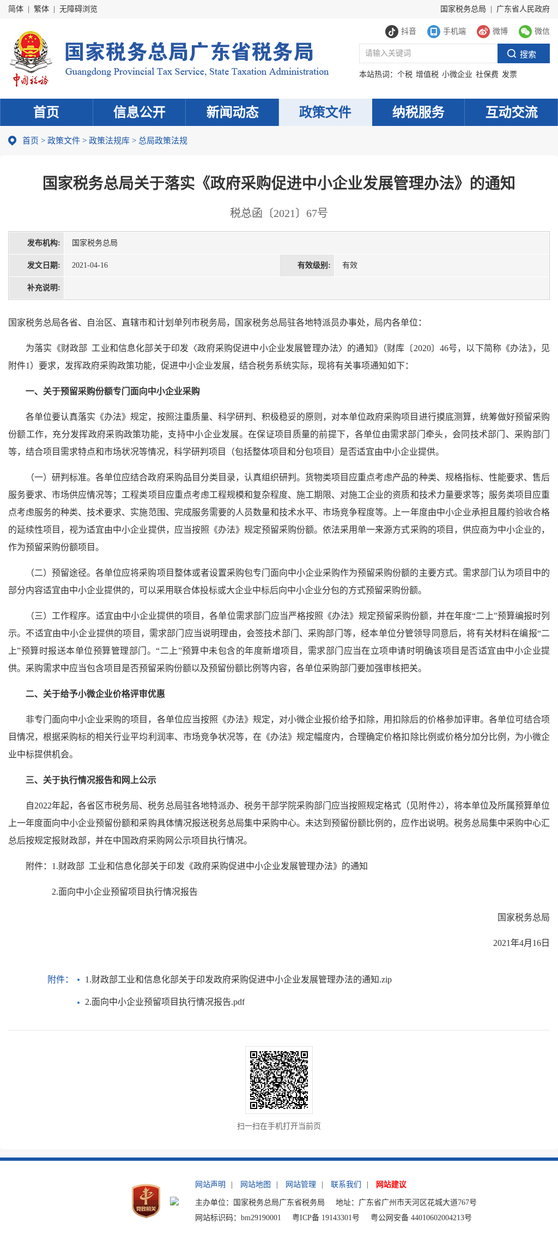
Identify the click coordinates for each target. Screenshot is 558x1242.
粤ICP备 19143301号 (326, 1218)
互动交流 (512, 112)
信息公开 (139, 112)
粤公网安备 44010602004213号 (421, 1218)
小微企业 (457, 74)
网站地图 (255, 1184)
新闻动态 (233, 112)
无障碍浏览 (78, 9)
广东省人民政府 (523, 9)
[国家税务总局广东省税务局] (168, 57)
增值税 (427, 74)
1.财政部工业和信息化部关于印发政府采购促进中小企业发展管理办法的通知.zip (238, 979)
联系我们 (346, 1184)
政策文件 (325, 112)
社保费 (487, 74)
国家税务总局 (463, 9)
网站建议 (391, 1184)
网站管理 (301, 1184)
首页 (46, 112)
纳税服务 (418, 112)
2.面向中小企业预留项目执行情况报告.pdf (165, 1001)
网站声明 (210, 1184)
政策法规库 (109, 140)
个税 (405, 74)
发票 (509, 74)
